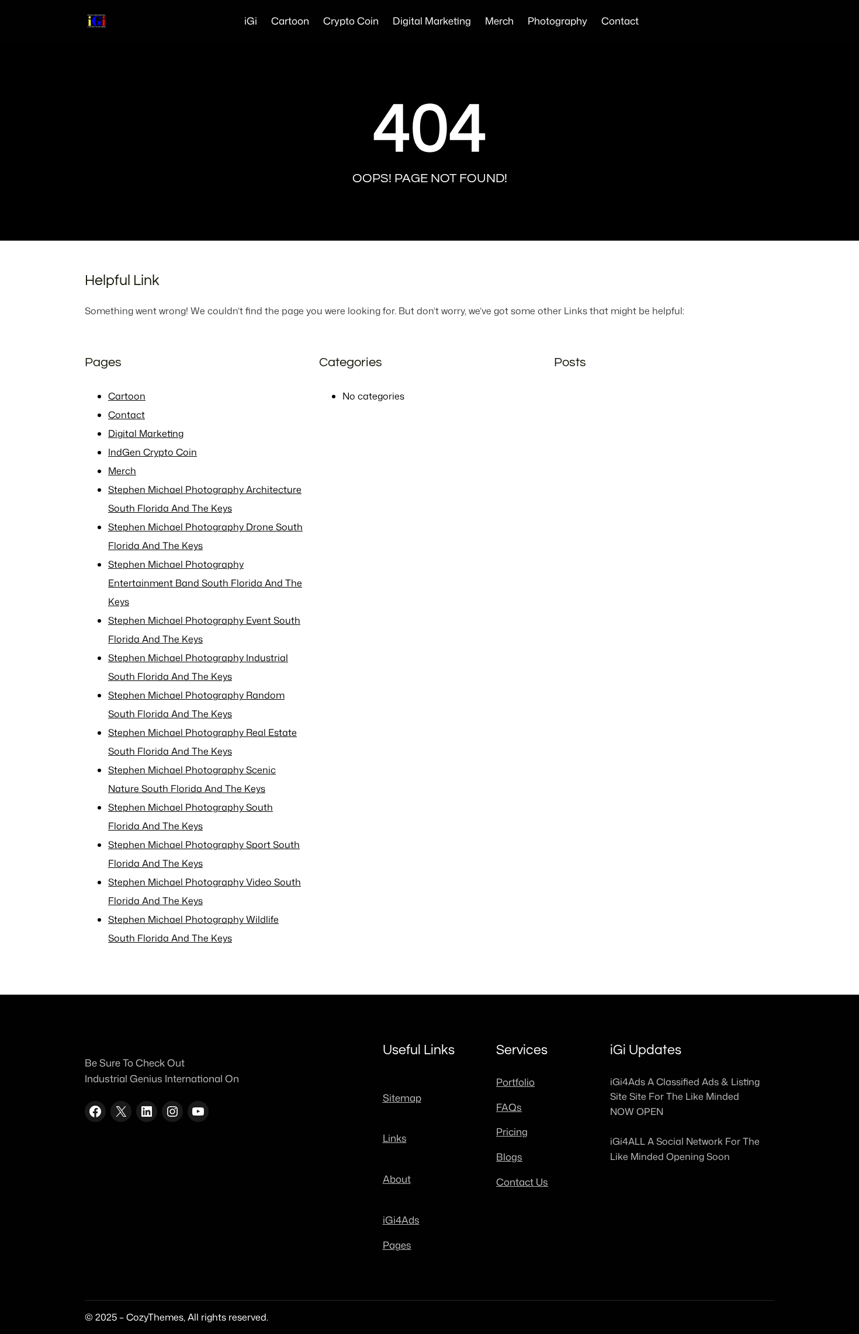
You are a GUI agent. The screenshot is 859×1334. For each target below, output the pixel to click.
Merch (122, 470)
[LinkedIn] (146, 1111)
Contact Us (522, 1182)
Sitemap (402, 1097)
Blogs (509, 1156)
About (397, 1179)
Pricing (512, 1131)
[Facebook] (95, 1111)
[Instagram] (172, 1111)
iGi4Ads (401, 1220)
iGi (250, 20)
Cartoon (127, 396)
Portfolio (515, 1082)
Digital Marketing (145, 433)
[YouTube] (198, 1111)
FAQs (509, 1107)
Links (395, 1138)
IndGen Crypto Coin (152, 452)
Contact (126, 414)
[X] (120, 1111)
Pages (397, 1245)
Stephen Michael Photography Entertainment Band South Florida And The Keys (205, 583)
